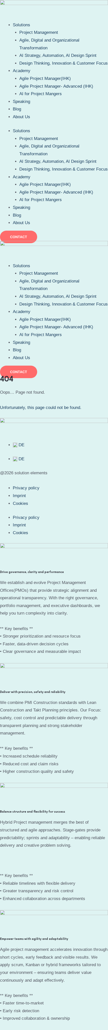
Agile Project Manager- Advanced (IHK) (56, 86)
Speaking (21, 101)
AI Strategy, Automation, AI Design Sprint (57, 55)
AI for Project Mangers (40, 93)
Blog (17, 109)
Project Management (38, 32)
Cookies (20, 503)
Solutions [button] (21, 25)
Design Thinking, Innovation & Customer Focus (63, 63)
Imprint (19, 495)
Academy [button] (21, 70)
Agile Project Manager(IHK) (45, 78)
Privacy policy (26, 488)
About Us (21, 116)
